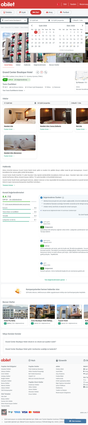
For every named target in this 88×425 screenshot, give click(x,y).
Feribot (65, 12)
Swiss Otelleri (33, 389)
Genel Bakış (8, 65)
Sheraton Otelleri (34, 392)
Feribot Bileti (59, 376)
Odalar (18, 65)
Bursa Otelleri (5, 383)
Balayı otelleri (5, 399)
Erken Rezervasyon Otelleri (9, 403)
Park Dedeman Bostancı (36, 369)
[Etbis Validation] (4, 412)
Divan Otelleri (33, 394)
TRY (65, 4)
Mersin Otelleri (5, 385)
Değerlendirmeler (40, 65)
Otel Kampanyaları (6, 390)
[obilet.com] (13, 6)
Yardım (73, 4)
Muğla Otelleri (5, 378)
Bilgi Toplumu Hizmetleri (63, 383)
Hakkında (27, 65)
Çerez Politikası (60, 385)
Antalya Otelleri (5, 376)
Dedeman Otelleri (34, 385)
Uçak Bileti (59, 371)
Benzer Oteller (54, 65)
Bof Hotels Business (35, 374)
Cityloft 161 (32, 376)
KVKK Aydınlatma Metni (63, 381)
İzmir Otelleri (5, 374)
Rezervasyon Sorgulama (63, 392)
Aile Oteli (4, 396)
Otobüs (8, 12)
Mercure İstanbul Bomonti (36, 378)
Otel (37, 12)
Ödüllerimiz (59, 388)
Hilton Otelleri (33, 387)
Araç (50, 12)
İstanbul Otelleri (6, 369)
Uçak (23, 12)
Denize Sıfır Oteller (6, 401)
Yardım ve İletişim (61, 390)
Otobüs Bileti (60, 369)
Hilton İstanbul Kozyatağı (36, 371)
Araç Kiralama (60, 374)
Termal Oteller (5, 406)
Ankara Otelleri (5, 371)
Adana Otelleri (5, 388)
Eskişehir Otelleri (6, 381)
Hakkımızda (59, 378)
